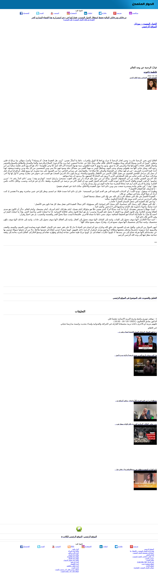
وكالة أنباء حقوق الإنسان (71, 560)
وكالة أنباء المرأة (73, 551)
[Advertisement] (87, 44)
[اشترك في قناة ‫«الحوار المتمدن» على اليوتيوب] (79, 20)
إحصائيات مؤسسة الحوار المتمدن (143, 553)
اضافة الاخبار (150, 566)
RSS (72, 546)
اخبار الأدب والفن (73, 553)
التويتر (41, 13)
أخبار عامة (75, 549)
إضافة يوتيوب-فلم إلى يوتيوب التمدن (67, 569)
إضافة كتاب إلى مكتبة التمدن (69, 571)
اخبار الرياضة (75, 562)
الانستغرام (73, 13)
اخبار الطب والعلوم (73, 566)
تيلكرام (104, 13)
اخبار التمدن (75, 568)
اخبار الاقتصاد (75, 564)
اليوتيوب (56, 13)
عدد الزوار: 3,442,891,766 (145, 562)
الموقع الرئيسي (149, 26)
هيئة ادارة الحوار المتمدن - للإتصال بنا (142, 551)
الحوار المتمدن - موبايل (145, 23)
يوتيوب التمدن (149, 558)
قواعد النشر (150, 555)
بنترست (119, 13)
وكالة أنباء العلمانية (73, 556)
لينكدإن (89, 13)
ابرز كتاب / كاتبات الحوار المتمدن (143, 556)
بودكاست (135, 13)
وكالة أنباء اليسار (73, 555)
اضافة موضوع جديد (148, 564)
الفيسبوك (26, 13)
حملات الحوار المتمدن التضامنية (144, 568)
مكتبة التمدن (150, 560)
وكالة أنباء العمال (73, 558)
